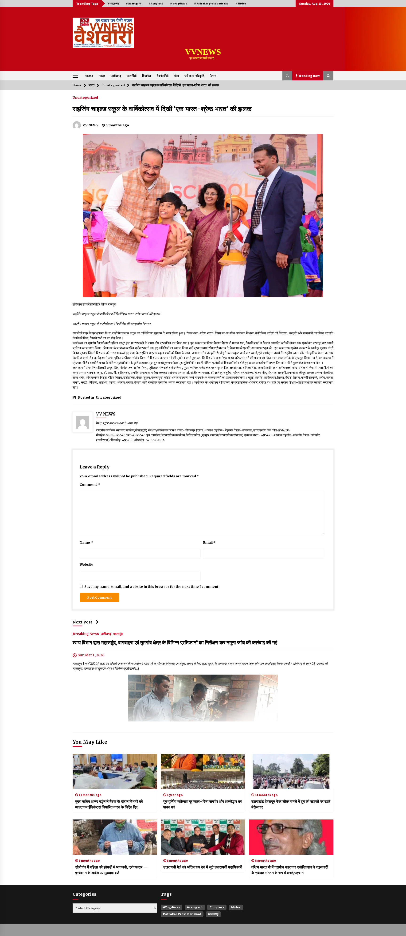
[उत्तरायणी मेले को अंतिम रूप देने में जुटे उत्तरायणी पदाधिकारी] (203, 837)
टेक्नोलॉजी (162, 76)
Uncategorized (85, 97)
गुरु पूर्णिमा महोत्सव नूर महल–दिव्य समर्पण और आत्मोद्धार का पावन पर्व (202, 804)
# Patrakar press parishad (211, 3)
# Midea (241, 3)
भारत (102, 76)
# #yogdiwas (178, 3)
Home (89, 76)
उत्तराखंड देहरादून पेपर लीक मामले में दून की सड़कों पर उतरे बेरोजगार (290, 804)
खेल (176, 76)
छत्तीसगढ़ (116, 76)
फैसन (213, 76)
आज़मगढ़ (213, 914)
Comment (90, 485)
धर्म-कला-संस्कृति (194, 76)
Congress (217, 907)
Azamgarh (195, 907)
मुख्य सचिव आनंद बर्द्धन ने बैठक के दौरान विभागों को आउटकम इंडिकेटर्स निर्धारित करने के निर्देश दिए (109, 804)
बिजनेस (146, 76)
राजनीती (132, 76)
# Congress (155, 3)
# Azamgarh (133, 3)
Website (86, 564)
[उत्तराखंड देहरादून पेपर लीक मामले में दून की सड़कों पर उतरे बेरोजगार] (291, 771)
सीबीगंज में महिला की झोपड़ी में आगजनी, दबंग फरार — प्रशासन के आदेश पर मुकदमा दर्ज (111, 870)
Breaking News (86, 633)
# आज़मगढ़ (113, 3)
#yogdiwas (171, 907)
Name (86, 542)
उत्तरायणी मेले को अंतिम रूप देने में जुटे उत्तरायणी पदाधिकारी (202, 867)
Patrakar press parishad (182, 914)
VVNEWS (203, 52)
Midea (236, 907)
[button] (287, 75)
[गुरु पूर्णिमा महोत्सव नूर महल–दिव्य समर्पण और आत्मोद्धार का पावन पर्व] (203, 771)
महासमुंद (118, 633)
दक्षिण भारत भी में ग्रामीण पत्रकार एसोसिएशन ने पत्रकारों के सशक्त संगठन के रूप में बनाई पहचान (289, 870)
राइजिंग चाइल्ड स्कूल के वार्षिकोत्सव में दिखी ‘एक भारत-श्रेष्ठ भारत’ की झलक (162, 109)
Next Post (82, 622)
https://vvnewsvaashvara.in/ (117, 423)
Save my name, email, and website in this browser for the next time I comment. (151, 587)
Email (209, 542)
